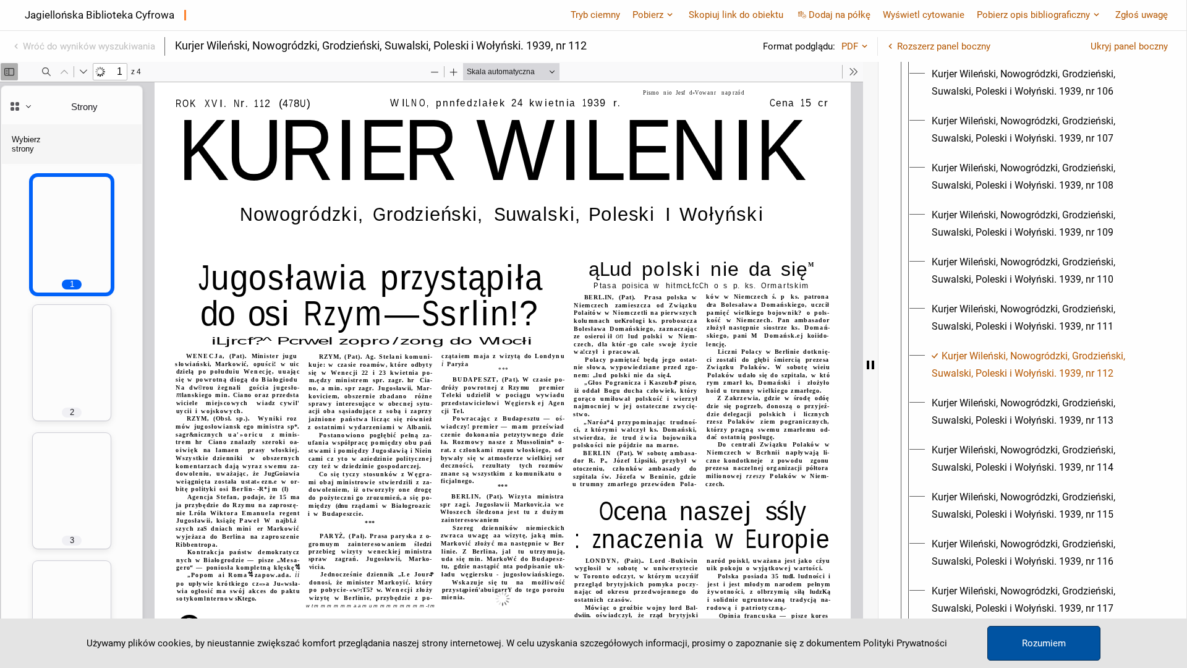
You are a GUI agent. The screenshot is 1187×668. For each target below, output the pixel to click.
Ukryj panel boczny (1129, 46)
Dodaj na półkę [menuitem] (839, 14)
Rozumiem (1044, 643)
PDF (849, 46)
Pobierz (647, 14)
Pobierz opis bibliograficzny (1033, 14)
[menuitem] (1043, 83)
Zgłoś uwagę (1141, 14)
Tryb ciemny (595, 14)
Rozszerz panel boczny (943, 46)
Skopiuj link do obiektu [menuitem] (736, 14)
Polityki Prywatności (905, 643)
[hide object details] (870, 365)
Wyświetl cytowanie (923, 14)
